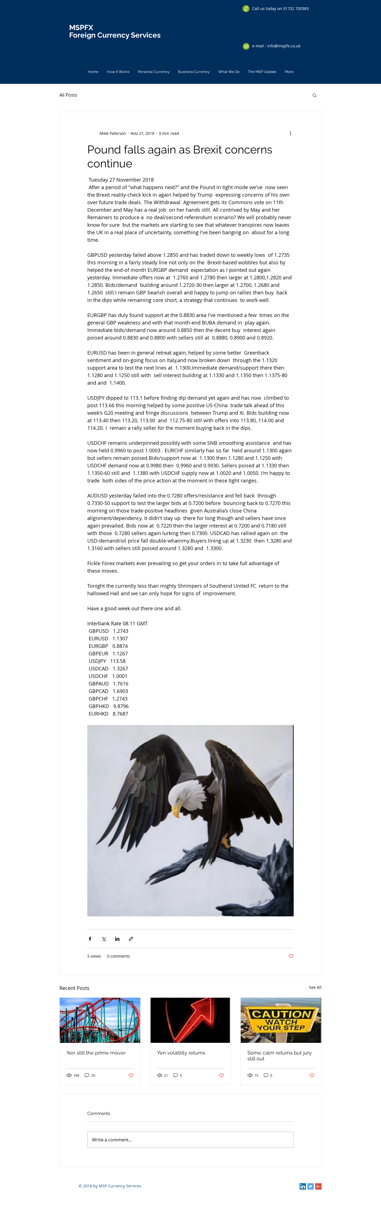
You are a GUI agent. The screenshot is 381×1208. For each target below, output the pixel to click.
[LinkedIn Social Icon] (303, 1186)
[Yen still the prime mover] (100, 1020)
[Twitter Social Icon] (310, 1186)
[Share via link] (131, 938)
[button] (314, 95)
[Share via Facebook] (90, 938)
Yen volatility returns (181, 1053)
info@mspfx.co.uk (283, 45)
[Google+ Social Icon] (318, 1186)
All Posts (68, 95)
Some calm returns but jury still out (279, 1055)
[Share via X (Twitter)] (103, 938)
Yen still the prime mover (96, 1053)
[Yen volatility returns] (190, 1020)
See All (315, 987)
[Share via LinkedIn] (117, 938)
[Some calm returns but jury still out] (281, 1020)
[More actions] (290, 133)
